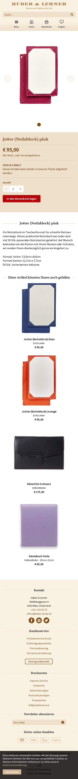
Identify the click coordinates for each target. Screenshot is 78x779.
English (61, 26)
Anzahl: (7, 182)
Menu (16, 26)
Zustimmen (12, 772)
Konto (31, 26)
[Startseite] (39, 6)
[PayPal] (56, 740)
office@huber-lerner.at (39, 613)
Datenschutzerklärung (15, 765)
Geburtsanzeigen (39, 690)
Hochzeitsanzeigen (39, 695)
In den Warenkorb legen (21, 198)
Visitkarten (39, 685)
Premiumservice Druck (39, 638)
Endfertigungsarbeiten (39, 643)
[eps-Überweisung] (44, 740)
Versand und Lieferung (39, 653)
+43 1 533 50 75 (39, 609)
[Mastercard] (21, 740)
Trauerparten (39, 700)
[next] (70, 78)
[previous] (7, 78)
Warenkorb (47, 26)
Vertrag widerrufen (39, 661)
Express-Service (39, 680)
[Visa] (33, 740)
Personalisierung (39, 648)
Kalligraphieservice (39, 705)
